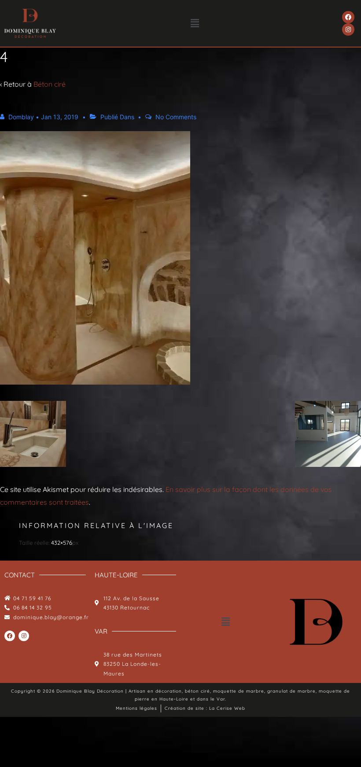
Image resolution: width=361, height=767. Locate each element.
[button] (195, 23)
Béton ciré (49, 84)
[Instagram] (348, 29)
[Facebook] (348, 17)
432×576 (61, 542)
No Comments (175, 117)
